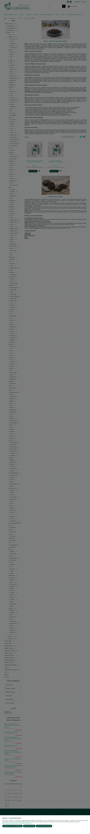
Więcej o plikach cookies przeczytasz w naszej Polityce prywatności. (17, 823)
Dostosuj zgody (29, 826)
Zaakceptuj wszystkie (44, 826)
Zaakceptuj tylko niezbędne (12, 826)
